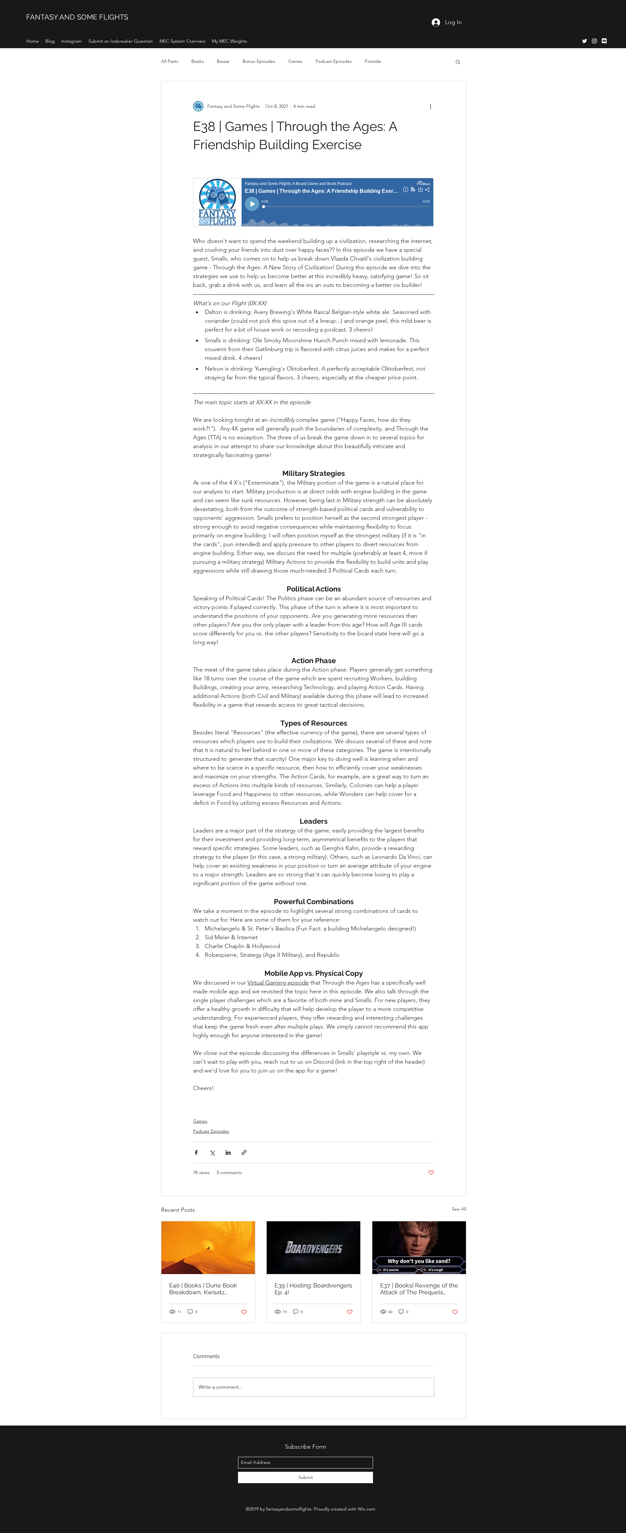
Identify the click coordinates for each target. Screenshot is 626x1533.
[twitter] (584, 41)
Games (295, 61)
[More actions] (430, 106)
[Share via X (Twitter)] (212, 1152)
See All (459, 1209)
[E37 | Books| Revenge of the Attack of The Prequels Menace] (419, 1247)
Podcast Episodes (334, 61)
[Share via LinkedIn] (228, 1152)
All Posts (169, 61)
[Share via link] (244, 1152)
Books (197, 61)
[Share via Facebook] (196, 1152)
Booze (223, 61)
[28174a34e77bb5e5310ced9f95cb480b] (604, 41)
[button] (458, 61)
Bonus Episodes (259, 61)
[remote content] (313, 203)
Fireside (373, 61)
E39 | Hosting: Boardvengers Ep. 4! (313, 1289)
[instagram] (594, 41)
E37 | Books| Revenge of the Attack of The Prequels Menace (419, 1289)
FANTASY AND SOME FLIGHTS (77, 17)
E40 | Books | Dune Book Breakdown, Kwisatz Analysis (203, 1289)
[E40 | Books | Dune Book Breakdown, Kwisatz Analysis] (208, 1247)
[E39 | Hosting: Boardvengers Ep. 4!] (313, 1247)
